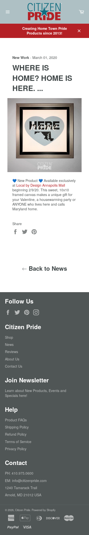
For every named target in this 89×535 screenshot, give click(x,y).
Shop (9, 337)
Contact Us (13, 366)
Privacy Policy (15, 448)
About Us (12, 359)
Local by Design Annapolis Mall (40, 185)
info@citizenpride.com (29, 480)
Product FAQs (16, 419)
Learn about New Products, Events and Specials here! (35, 393)
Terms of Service (18, 441)
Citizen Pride (22, 510)
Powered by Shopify (44, 510)
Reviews (11, 351)
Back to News (47, 268)
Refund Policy (15, 434)
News (9, 344)
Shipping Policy (17, 427)
